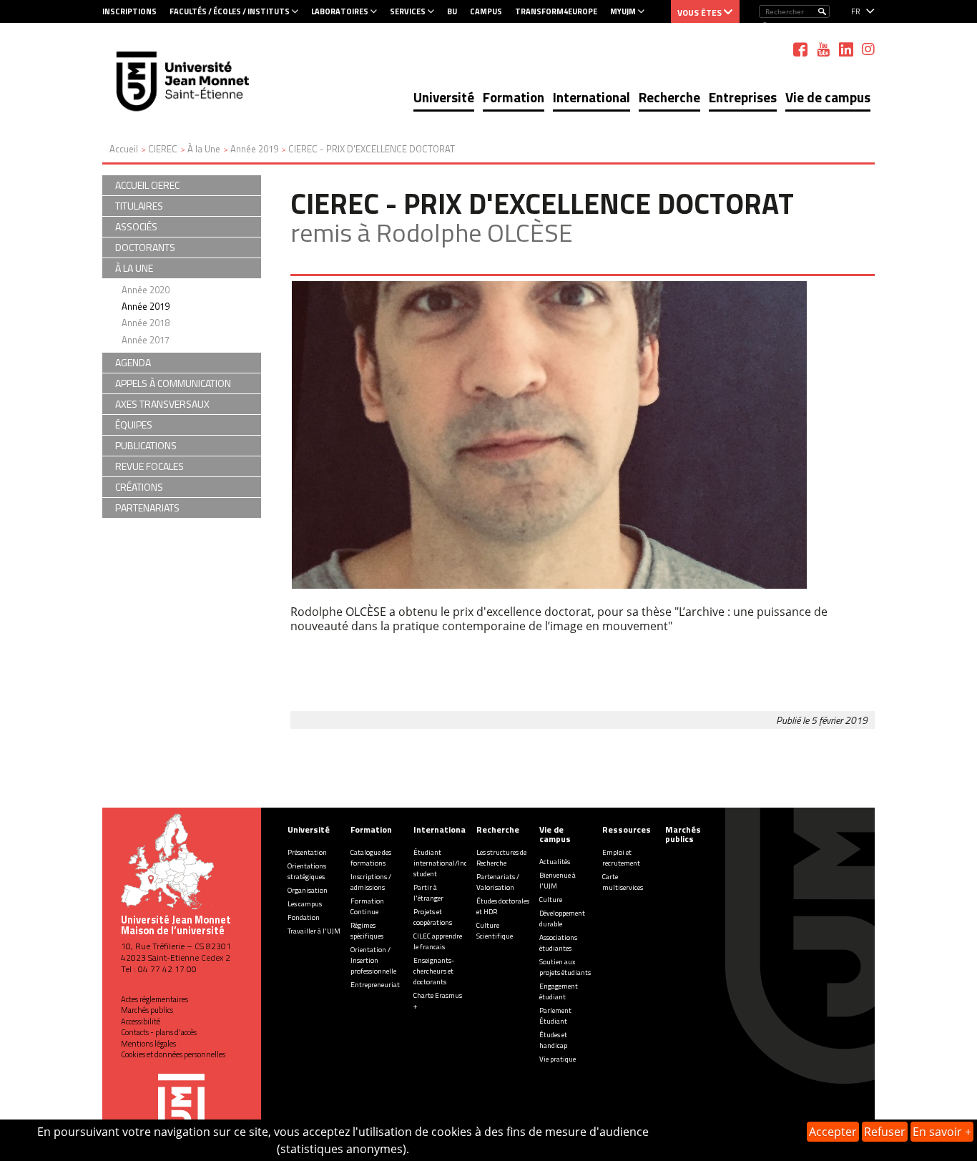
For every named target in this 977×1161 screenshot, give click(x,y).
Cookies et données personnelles (173, 1054)
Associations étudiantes (558, 943)
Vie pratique (557, 1059)
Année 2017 (146, 340)
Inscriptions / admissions (370, 882)
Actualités (554, 861)
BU (452, 11)
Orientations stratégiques (307, 871)
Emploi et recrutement (621, 857)
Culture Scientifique (494, 930)
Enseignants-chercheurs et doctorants (433, 971)
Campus (486, 11)
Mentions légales (148, 1043)
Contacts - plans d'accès (159, 1032)
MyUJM (623, 11)
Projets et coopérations (432, 917)
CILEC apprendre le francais (437, 941)
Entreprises (743, 97)
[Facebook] (800, 49)
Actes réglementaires (154, 999)
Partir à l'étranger (428, 892)
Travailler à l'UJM (314, 931)
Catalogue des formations (370, 857)
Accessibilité (140, 1021)
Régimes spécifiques (366, 930)
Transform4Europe (556, 11)
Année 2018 (146, 322)
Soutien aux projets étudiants (565, 967)
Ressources (626, 829)
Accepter (833, 1132)
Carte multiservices (622, 882)
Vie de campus (827, 97)
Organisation (308, 890)
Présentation (307, 852)
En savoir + (942, 1132)
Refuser (884, 1132)
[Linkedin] (846, 49)
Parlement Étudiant (555, 1016)
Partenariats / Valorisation (497, 882)
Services (408, 11)
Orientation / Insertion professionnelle (373, 960)
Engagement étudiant (558, 991)
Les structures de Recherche (501, 857)
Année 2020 (146, 290)
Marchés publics (147, 1010)
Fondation (304, 917)
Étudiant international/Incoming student (450, 863)
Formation (513, 97)
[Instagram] (868, 49)
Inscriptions (129, 11)
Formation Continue (367, 906)
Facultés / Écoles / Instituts (230, 11)
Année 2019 (146, 306)
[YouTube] (823, 49)
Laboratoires (339, 11)
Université (443, 97)
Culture (550, 899)
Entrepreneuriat (375, 984)
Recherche (669, 97)
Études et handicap (553, 1040)
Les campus (305, 903)
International (591, 97)
